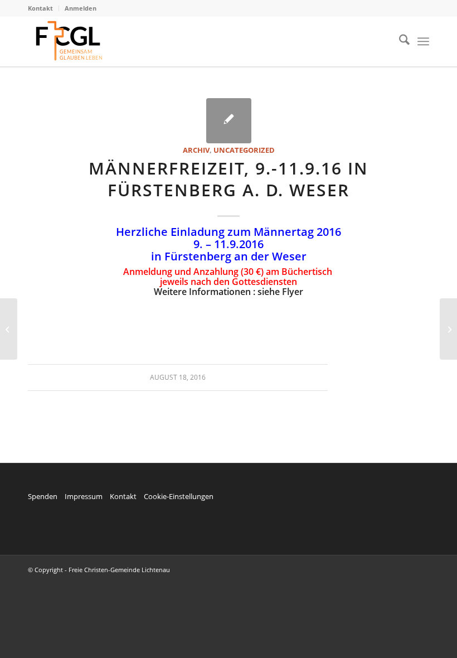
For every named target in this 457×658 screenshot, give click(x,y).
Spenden (42, 496)
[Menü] (423, 41)
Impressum (84, 496)
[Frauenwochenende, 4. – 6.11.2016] (8, 329)
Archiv (196, 150)
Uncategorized (244, 150)
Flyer (292, 292)
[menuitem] (43, 8)
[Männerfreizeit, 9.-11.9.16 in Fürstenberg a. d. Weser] (228, 120)
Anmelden (80, 8)
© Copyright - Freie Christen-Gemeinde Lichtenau (99, 569)
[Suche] (399, 41)
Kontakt (40, 8)
